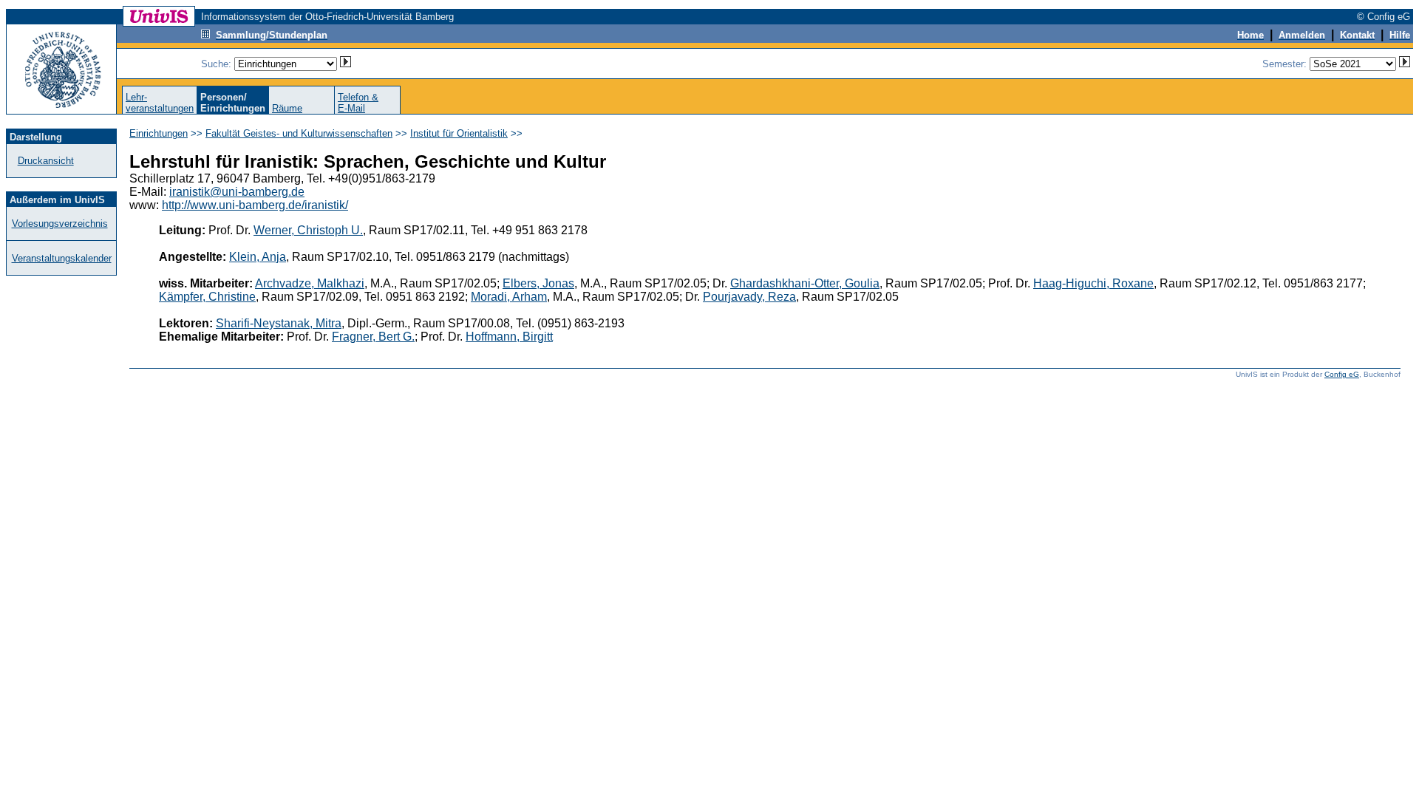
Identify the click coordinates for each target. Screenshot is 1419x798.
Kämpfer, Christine (207, 296)
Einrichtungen (158, 133)
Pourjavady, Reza (749, 296)
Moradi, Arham (509, 296)
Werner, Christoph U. (308, 230)
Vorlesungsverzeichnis (60, 223)
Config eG (1341, 374)
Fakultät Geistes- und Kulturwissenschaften (298, 133)
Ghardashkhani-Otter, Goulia (804, 283)
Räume (287, 108)
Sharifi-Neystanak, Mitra (278, 323)
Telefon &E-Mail (358, 103)
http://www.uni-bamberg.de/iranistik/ (255, 205)
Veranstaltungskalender (62, 258)
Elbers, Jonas (538, 283)
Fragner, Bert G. (373, 336)
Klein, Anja (257, 256)
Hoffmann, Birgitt (509, 336)
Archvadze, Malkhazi (309, 283)
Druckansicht (46, 160)
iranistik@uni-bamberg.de (236, 191)
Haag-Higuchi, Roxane (1093, 283)
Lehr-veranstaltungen (160, 103)
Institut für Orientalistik (459, 133)
